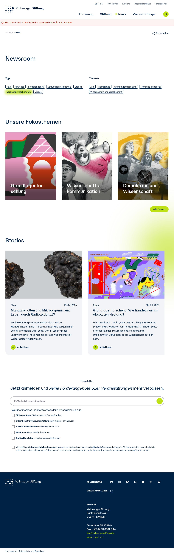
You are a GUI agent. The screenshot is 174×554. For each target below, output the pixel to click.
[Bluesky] (127, 482)
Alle (9, 87)
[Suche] (166, 14)
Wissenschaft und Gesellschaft (106, 92)
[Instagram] (119, 482)
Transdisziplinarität (151, 87)
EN (101, 4)
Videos (38, 92)
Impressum (10, 551)
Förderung (86, 14)
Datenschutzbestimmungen (44, 447)
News (122, 14)
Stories (78, 87)
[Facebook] (135, 482)
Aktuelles (19, 87)
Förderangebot (36, 87)
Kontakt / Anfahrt (95, 537)
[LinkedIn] (111, 482)
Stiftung (105, 14)
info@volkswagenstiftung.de (100, 533)
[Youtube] (143, 482)
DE (96, 4)
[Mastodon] (158, 482)
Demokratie (104, 87)
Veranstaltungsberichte (19, 92)
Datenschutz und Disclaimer (31, 551)
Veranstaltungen (144, 14)
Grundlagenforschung (125, 87)
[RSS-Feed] (151, 482)
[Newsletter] (111, 491)
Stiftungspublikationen (59, 87)
